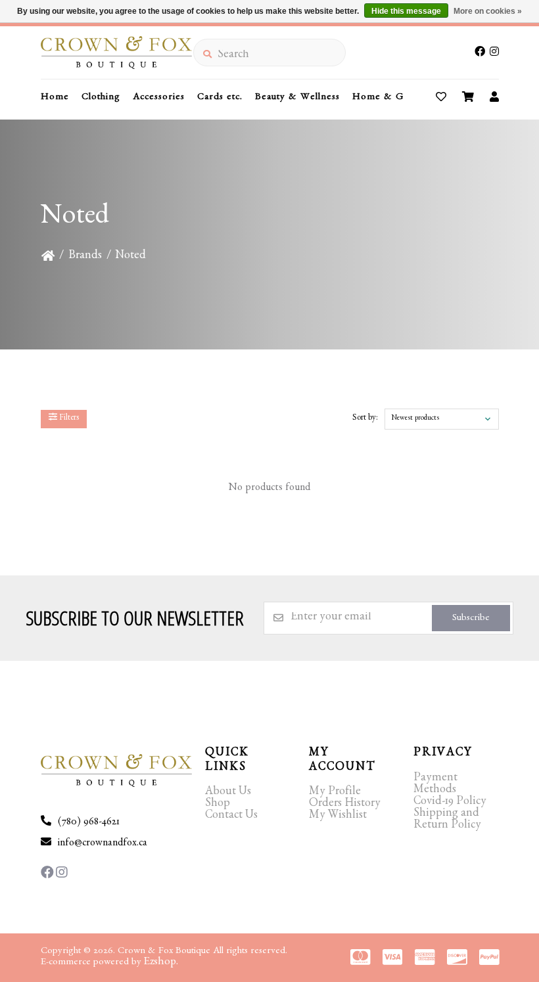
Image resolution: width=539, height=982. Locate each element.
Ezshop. (161, 962)
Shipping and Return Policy (447, 820)
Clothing (101, 98)
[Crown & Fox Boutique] (117, 53)
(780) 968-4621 (89, 823)
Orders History (345, 805)
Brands (85, 257)
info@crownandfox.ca (102, 844)
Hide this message (406, 11)
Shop (217, 805)
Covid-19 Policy (449, 803)
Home (55, 98)
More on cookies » (488, 11)
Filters (68, 418)
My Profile (335, 793)
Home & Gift (382, 98)
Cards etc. (220, 98)
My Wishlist (338, 816)
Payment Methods (435, 785)
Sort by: (365, 418)
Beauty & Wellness (297, 98)
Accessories (159, 98)
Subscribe (471, 619)
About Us (228, 793)
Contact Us (231, 816)
